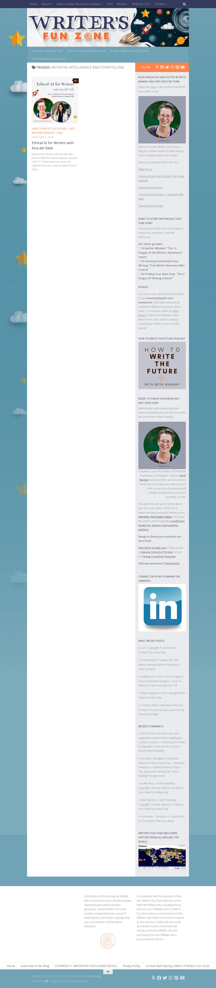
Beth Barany (148, 800)
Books (121, 4)
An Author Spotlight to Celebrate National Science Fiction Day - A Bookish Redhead (161, 763)
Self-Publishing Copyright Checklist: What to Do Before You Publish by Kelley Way (160, 787)
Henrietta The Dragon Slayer (155, 517)
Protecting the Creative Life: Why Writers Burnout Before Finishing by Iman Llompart (158, 664)
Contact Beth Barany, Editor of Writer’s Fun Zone (177, 966)
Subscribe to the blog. (150, 205)
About (45, 4)
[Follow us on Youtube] (182, 67)
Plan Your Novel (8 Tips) (47, 51)
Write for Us (140, 4)
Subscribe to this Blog (35, 966)
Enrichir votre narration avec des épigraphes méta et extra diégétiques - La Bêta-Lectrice (161, 737)
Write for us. (145, 169)
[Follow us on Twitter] (167, 67)
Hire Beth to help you (152, 548)
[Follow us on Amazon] (157, 67)
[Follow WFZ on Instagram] (172, 67)
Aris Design (94, 976)
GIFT (110, 4)
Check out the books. (150, 187)
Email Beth (172, 563)
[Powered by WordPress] (46, 981)
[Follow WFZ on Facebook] (162, 67)
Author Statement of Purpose (129, 51)
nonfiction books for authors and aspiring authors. (161, 525)
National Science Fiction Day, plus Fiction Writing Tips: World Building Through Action (159, 771)
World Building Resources (48, 59)
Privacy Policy (131, 966)
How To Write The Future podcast (78, 4)
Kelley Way (147, 783)
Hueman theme (78, 981)
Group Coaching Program (159, 556)
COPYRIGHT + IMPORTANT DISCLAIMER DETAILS (86, 966)
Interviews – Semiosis (153, 816)
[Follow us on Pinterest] (177, 67)
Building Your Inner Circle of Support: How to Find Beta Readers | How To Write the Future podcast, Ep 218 (160, 681)
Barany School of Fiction (157, 552)
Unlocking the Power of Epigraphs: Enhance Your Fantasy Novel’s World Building (161, 746)
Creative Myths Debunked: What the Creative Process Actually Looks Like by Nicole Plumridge (161, 709)
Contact (160, 4)
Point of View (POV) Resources (86, 51)
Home (33, 4)
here (153, 87)
